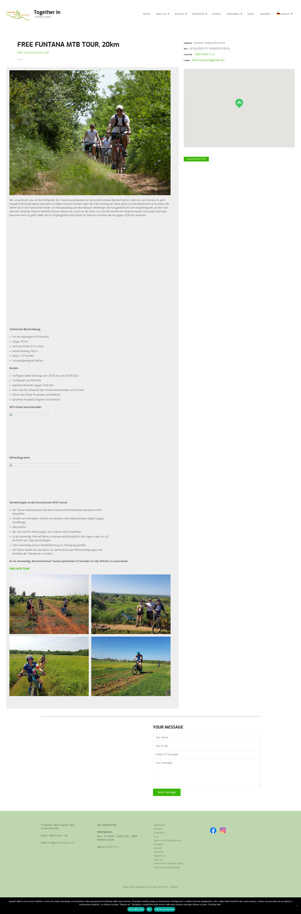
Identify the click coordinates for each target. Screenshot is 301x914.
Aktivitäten (233, 14)
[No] (297, 905)
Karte (251, 14)
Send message (167, 792)
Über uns (161, 14)
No (149, 909)
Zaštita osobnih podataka (167, 867)
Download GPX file (196, 159)
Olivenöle (158, 852)
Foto (156, 836)
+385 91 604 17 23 (204, 54)
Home (146, 14)
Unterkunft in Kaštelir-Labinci (169, 863)
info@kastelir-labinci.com (61, 842)
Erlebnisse (159, 832)
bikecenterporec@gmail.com (208, 60)
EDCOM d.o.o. (112, 846)
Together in (47, 12)
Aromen (179, 14)
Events (217, 14)
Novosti (158, 848)
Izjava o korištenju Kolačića (168, 840)
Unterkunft (198, 14)
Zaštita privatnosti (165, 909)
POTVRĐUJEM (136, 909)
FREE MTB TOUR (19, 568)
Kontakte (265, 14)
